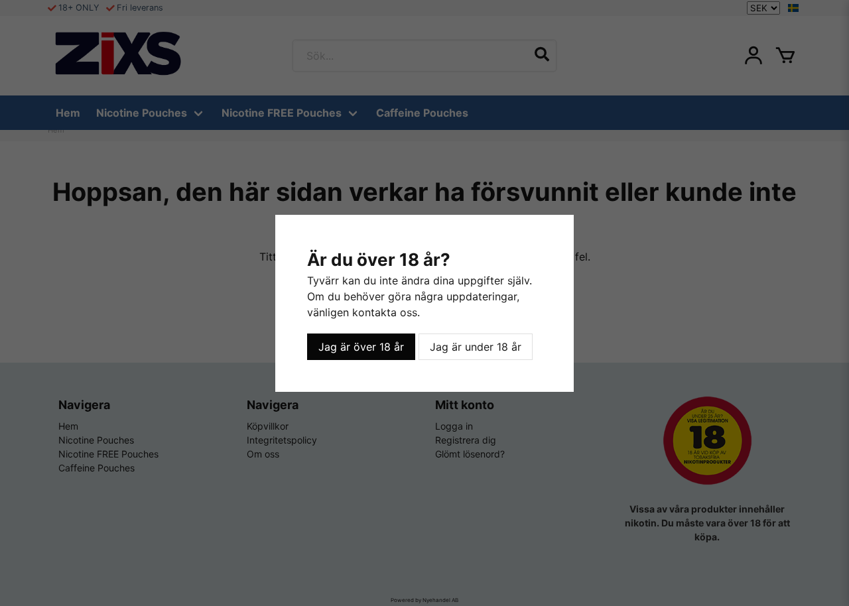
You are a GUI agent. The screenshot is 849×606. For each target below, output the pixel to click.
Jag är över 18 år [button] (361, 346)
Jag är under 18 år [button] (475, 346)
